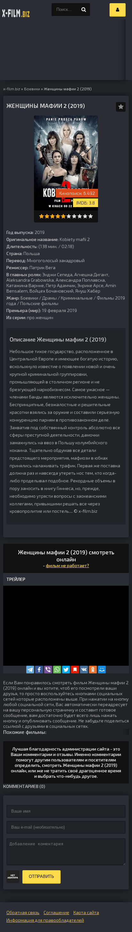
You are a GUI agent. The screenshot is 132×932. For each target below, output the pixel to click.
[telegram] (30, 669)
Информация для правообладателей (45, 920)
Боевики (29, 298)
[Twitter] (66, 669)
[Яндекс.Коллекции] (75, 669)
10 (90, 216)
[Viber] (48, 669)
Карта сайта (86, 912)
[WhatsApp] (57, 669)
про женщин (40, 317)
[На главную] (16, 9)
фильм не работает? (67, 565)
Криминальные (77, 298)
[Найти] (83, 9)
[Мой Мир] (102, 669)
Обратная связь (22, 912)
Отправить (41, 876)
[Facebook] (39, 669)
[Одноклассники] (93, 669)
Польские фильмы (39, 303)
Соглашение (56, 912)
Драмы (49, 298)
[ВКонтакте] (84, 669)
